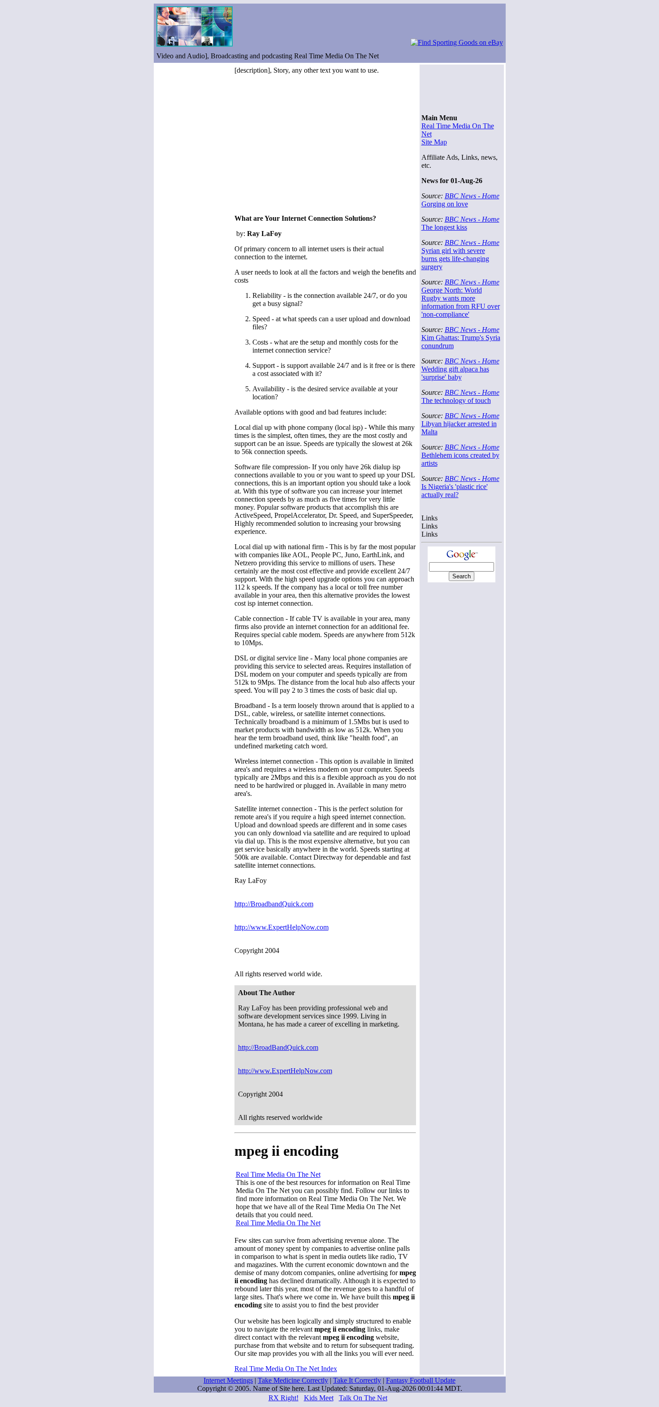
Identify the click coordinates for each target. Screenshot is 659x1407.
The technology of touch (456, 400)
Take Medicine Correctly (293, 1380)
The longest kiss (444, 227)
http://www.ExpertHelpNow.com (281, 927)
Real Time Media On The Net (278, 1174)
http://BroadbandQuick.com (273, 904)
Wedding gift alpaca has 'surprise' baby (455, 373)
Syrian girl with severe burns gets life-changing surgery (455, 259)
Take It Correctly (357, 1380)
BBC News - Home (472, 196)
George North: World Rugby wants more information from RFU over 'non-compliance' (460, 302)
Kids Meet (319, 1398)
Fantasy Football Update (420, 1380)
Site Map (434, 142)
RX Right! (284, 1398)
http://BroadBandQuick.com (278, 1047)
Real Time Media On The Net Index (285, 1368)
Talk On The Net (363, 1398)
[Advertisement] (309, 144)
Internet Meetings (228, 1380)
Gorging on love (444, 204)
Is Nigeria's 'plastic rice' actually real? (454, 490)
